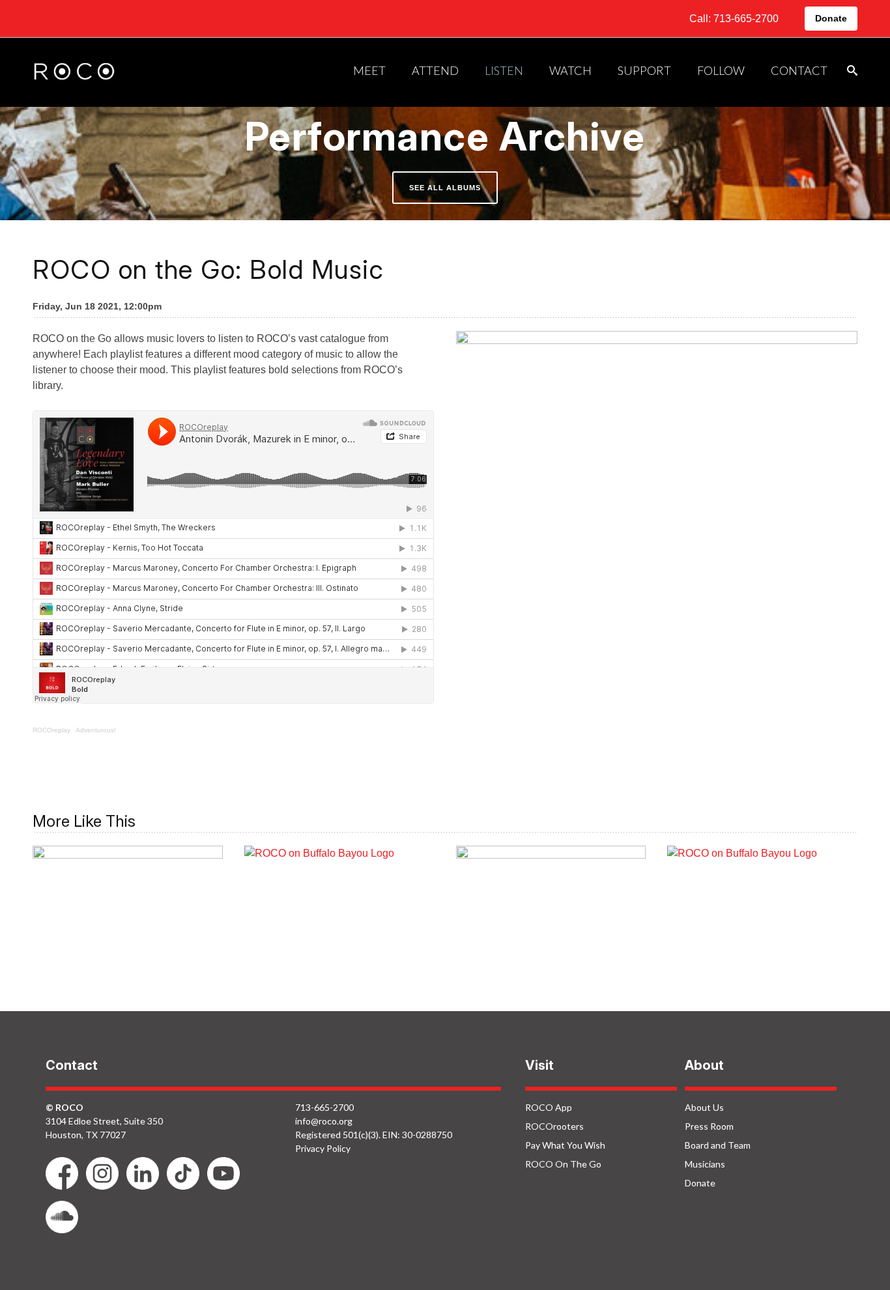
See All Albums (445, 188)
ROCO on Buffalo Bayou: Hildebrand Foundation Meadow (339, 908)
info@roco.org (323, 1120)
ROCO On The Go (563, 1163)
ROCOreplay (51, 730)
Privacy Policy (323, 1148)
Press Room (709, 1126)
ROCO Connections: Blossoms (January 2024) (551, 908)
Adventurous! (96, 730)
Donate (831, 18)
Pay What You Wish (565, 1145)
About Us (704, 1107)
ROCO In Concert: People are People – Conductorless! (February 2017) (127, 917)
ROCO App (548, 1107)
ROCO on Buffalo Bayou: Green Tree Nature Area (762, 908)
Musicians (705, 1163)
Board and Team (718, 1145)
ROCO (74, 72)
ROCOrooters (554, 1126)
